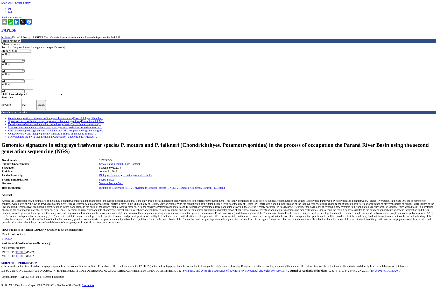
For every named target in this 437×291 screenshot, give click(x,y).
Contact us (88, 285)
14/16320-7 (393, 270)
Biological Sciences (109, 175)
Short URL (7, 2)
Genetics (127, 175)
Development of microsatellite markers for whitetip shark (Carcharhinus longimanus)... (54, 124)
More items (8, 234)
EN (10, 11)
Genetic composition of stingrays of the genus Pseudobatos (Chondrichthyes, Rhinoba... (55, 118)
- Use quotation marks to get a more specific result (33, 47)
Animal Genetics (143, 175)
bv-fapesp (6, 37)
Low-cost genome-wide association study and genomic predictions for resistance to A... (55, 127)
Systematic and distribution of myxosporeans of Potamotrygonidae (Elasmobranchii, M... (56, 121)
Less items (19, 234)
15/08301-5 (378, 270)
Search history (23, 2)
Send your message (11, 17)
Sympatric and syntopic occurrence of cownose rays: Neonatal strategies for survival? (235, 270)
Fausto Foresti (106, 179)
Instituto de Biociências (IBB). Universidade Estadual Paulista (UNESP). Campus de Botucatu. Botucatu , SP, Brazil (162, 187)
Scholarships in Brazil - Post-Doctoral (119, 163)
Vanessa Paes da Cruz (111, 183)
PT (9, 8)
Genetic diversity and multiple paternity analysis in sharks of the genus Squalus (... (52, 133)
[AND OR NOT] (5, 54)
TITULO (7, 238)
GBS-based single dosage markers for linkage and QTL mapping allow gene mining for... (56, 130)
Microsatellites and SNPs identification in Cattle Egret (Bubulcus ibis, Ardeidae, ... (52, 136)
